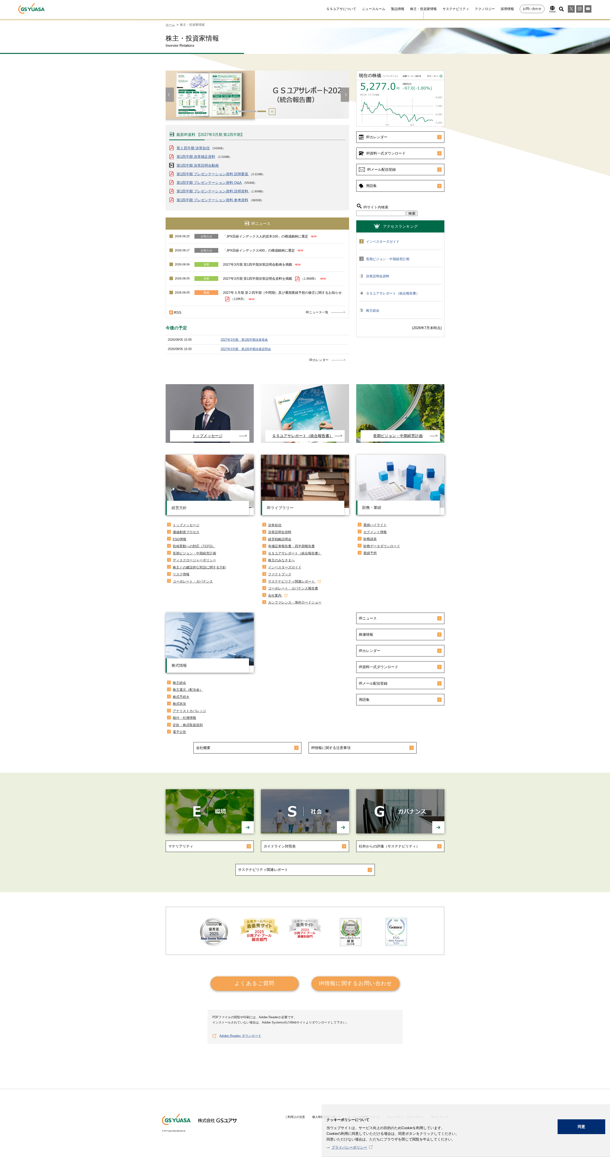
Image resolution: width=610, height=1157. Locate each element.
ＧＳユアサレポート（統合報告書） (392, 293)
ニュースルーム (373, 9)
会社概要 (203, 748)
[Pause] (271, 112)
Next (345, 95)
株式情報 (179, 665)
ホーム (170, 24)
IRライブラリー (280, 508)
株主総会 (372, 310)
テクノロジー (485, 9)
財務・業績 (371, 508)
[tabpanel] (257, 97)
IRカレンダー (319, 360)
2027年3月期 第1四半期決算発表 (244, 339)
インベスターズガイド (382, 241)
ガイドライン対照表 (280, 846)
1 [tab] (242, 111)
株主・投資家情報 (423, 9)
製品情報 (397, 9)
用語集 (371, 186)
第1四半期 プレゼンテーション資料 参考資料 (212, 200)
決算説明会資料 (377, 276)
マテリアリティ (180, 846)
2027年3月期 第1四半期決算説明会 (246, 349)
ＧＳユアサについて (341, 9)
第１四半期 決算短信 (193, 148)
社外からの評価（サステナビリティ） (389, 846)
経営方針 (179, 508)
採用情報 (507, 9)
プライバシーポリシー (349, 1147)
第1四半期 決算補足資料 (196, 157)
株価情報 (366, 634)
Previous (170, 95)
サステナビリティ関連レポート (263, 870)
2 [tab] (252, 111)
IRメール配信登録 (381, 169)
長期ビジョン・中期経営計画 (387, 259)
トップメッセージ (207, 436)
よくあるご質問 (254, 983)
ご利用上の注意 (295, 1117)
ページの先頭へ (459, 1071)
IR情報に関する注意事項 (331, 748)
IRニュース (368, 618)
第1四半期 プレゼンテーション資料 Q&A (209, 183)
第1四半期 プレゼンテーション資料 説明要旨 (213, 174)
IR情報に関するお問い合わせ (355, 983)
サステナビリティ (455, 9)
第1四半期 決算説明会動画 (198, 165)
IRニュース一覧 (317, 312)
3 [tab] (261, 111)
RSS (177, 312)
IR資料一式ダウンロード (386, 153)
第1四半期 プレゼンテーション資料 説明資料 (213, 191)
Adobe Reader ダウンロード (240, 1036)
